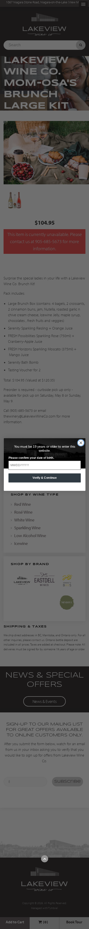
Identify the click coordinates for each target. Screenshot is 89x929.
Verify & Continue (45, 477)
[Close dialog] (81, 443)
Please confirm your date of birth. (31, 457)
